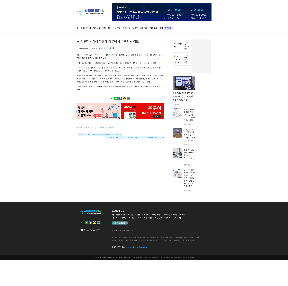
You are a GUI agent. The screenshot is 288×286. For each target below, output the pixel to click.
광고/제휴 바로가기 (120, 223)
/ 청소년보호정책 (128, 230)
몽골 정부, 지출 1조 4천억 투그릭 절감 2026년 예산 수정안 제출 (183, 96)
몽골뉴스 (104, 48)
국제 (161, 28)
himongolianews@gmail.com (101, 127)
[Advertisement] (213, 56)
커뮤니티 (168, 28)
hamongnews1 (84, 48)
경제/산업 (107, 28)
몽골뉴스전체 (86, 28)
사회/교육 (116, 28)
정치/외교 (97, 28)
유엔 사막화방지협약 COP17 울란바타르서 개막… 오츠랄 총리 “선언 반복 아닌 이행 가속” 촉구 (189, 178)
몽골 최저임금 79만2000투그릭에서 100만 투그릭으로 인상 (189, 155)
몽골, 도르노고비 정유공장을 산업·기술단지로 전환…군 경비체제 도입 (189, 135)
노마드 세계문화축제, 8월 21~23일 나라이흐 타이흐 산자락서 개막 (189, 114)
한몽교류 (153, 28)
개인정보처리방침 (117, 230)
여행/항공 (144, 28)
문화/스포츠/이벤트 (130, 28)
